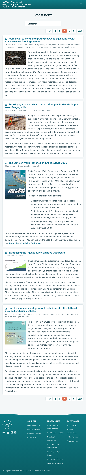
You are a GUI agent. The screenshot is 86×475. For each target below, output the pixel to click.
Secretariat (31, 438)
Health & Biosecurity (55, 433)
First (49, 31)
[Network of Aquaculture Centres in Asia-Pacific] (13, 424)
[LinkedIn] (12, 432)
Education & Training (55, 459)
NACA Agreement (73, 437)
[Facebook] (8, 432)
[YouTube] (4, 432)
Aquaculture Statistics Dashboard (25, 243)
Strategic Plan (72, 441)
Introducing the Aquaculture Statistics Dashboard (37, 252)
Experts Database (34, 430)
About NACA (71, 425)
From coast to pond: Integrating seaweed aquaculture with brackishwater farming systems (40, 40)
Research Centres (34, 434)
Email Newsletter (33, 425)
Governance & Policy (55, 463)
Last (80, 31)
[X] (15, 432)
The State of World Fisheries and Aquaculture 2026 (38, 162)
